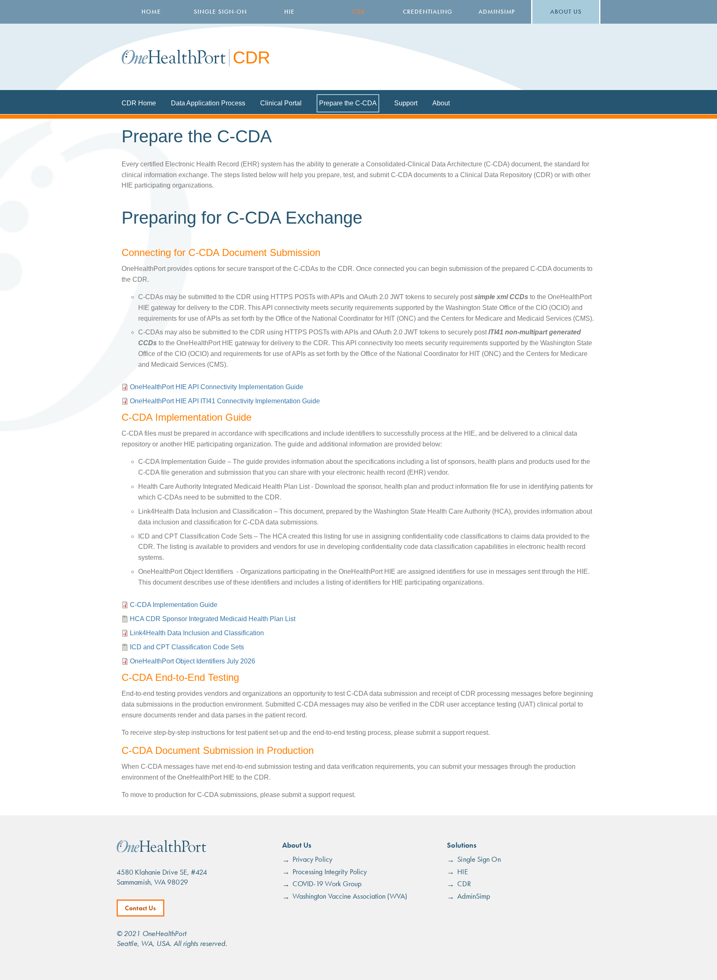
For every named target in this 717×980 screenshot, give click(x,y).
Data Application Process (208, 103)
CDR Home (139, 103)
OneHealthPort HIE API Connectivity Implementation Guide (216, 386)
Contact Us (140, 908)
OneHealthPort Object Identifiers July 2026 (192, 661)
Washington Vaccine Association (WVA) (350, 896)
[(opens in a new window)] (161, 850)
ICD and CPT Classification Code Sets (187, 647)
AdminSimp (496, 11)
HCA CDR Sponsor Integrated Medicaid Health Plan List (212, 618)
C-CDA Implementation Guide (173, 604)
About (441, 103)
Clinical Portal (281, 103)
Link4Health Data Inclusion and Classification (197, 632)
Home (151, 11)
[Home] (174, 57)
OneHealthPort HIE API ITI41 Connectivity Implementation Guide (225, 401)
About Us (566, 11)
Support (405, 103)
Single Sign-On (220, 11)
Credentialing (427, 11)
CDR (358, 11)
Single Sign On (478, 859)
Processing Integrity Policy (330, 871)
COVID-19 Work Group (327, 883)
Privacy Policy (312, 859)
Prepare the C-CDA (348, 103)
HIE (289, 11)
